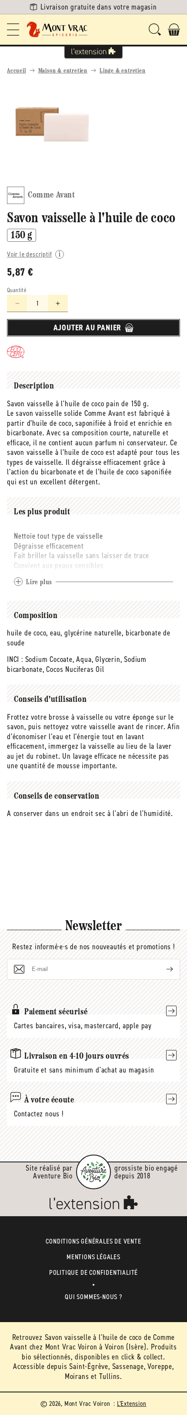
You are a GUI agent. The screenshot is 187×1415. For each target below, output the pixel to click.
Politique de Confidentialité (93, 1272)
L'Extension (132, 1403)
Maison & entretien (62, 71)
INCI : (15, 659)
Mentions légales (93, 1256)
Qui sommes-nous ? (93, 1296)
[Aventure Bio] (93, 1172)
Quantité (17, 290)
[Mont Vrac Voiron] (57, 29)
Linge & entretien (123, 71)
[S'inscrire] (162, 969)
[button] (13, 29)
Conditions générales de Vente (93, 1241)
